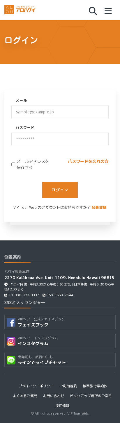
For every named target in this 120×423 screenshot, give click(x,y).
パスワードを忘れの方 (88, 161)
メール (21, 100)
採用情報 (62, 405)
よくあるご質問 (25, 395)
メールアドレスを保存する (33, 164)
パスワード (25, 127)
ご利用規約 (68, 385)
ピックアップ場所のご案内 (91, 395)
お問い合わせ (53, 395)
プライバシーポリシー (36, 385)
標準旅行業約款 (95, 385)
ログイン (60, 189)
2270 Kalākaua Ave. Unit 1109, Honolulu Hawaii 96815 (59, 277)
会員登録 (99, 207)
